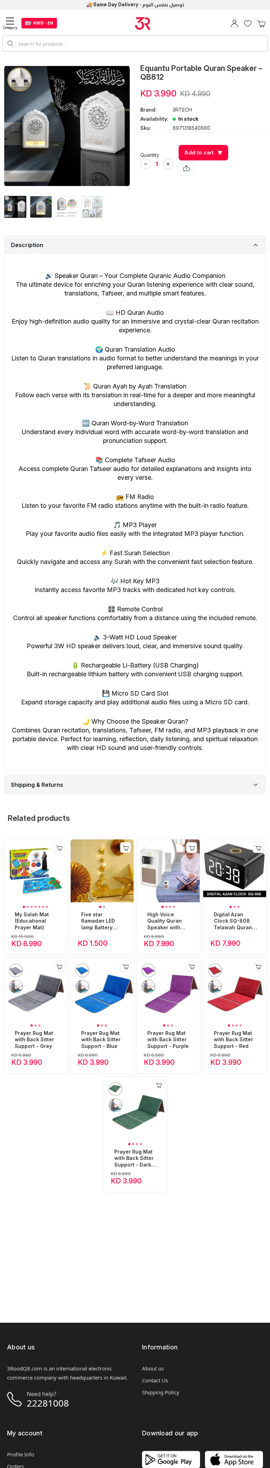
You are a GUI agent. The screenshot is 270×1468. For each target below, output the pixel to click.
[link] (35, 870)
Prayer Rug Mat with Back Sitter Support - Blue (101, 1039)
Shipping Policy (160, 1392)
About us (153, 1368)
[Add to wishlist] (92, 78)
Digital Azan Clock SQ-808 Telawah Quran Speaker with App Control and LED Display (236, 921)
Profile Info (20, 1454)
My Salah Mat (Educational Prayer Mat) (32, 921)
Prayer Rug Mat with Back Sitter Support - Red (233, 1039)
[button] (24, 907)
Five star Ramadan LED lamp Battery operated (98, 921)
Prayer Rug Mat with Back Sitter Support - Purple (168, 1039)
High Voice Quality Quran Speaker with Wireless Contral (168, 921)
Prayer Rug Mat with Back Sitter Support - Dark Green (134, 1159)
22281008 (48, 1403)
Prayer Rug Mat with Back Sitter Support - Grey (34, 1039)
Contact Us (155, 1380)
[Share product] (186, 168)
